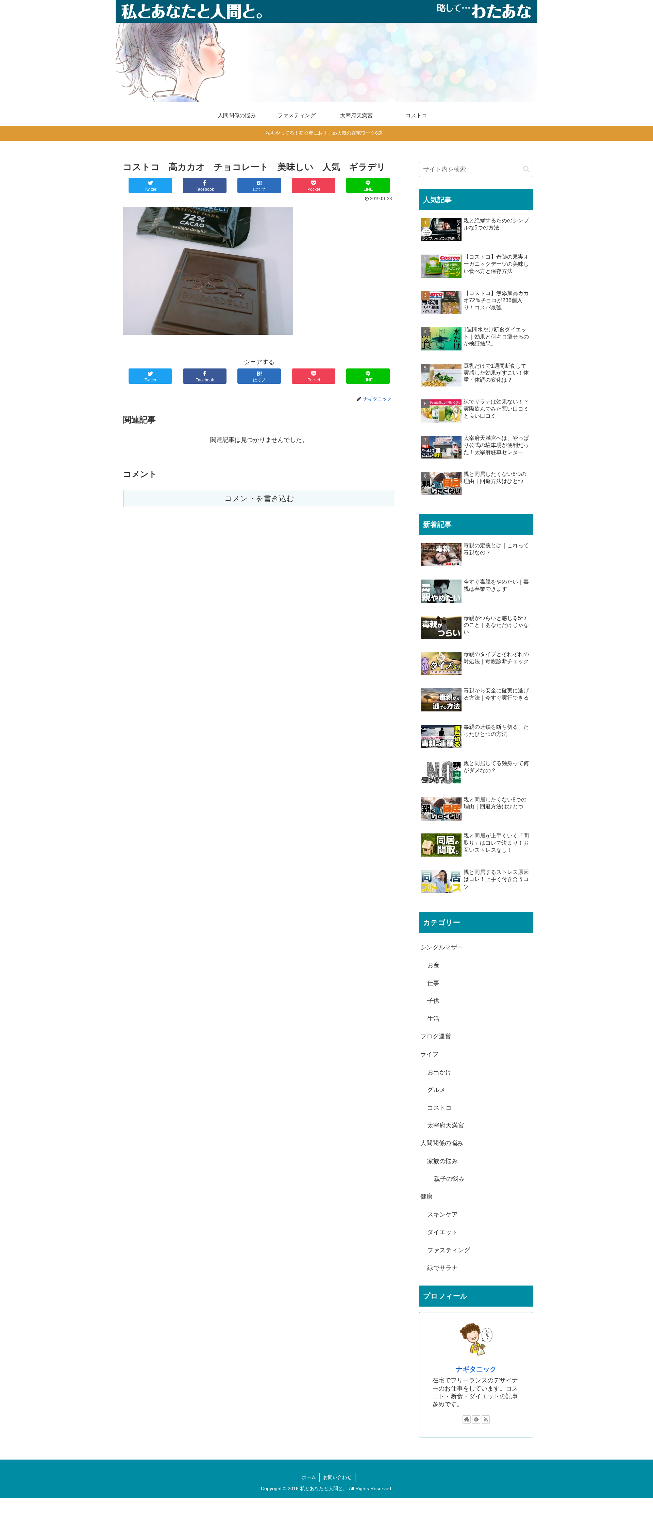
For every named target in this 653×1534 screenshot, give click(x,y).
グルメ (436, 1089)
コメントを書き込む (259, 498)
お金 (433, 965)
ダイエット (442, 1232)
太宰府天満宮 (445, 1125)
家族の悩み (442, 1161)
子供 (433, 1000)
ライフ (429, 1054)
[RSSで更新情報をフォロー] (486, 1419)
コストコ (439, 1107)
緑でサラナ (442, 1267)
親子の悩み (449, 1178)
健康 (426, 1196)
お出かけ (439, 1072)
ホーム (309, 1477)
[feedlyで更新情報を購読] (476, 1419)
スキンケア (442, 1214)
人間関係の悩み (441, 1143)
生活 (433, 1018)
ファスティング (448, 1250)
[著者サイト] (467, 1419)
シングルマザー (441, 947)
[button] (526, 169)
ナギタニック (476, 1369)
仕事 (433, 983)
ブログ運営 (435, 1036)
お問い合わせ (337, 1477)
